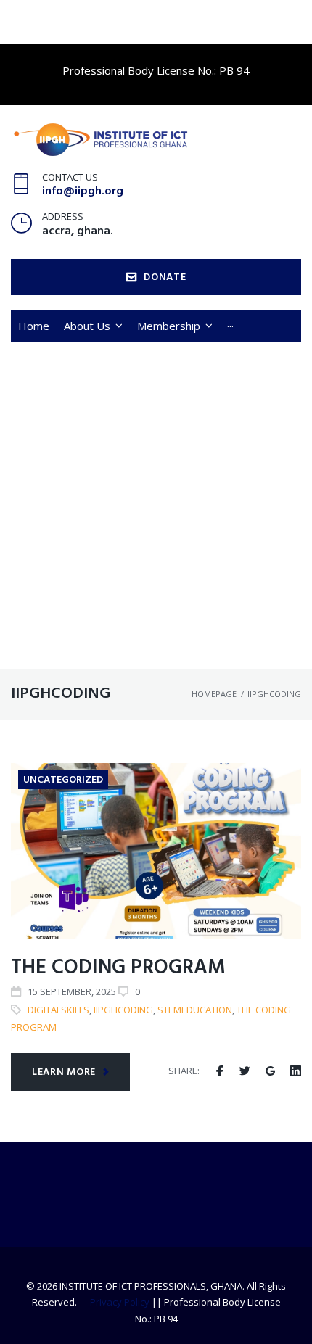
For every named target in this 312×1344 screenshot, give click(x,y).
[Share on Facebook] (219, 1071)
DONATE (165, 277)
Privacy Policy (119, 1301)
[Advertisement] (156, 505)
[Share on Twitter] (244, 1071)
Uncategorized (63, 780)
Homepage (214, 693)
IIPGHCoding (123, 1009)
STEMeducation (194, 1009)
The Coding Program (118, 968)
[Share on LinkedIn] (295, 1071)
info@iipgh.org (82, 191)
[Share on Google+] (270, 1071)
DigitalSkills (58, 1009)
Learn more (64, 1072)
